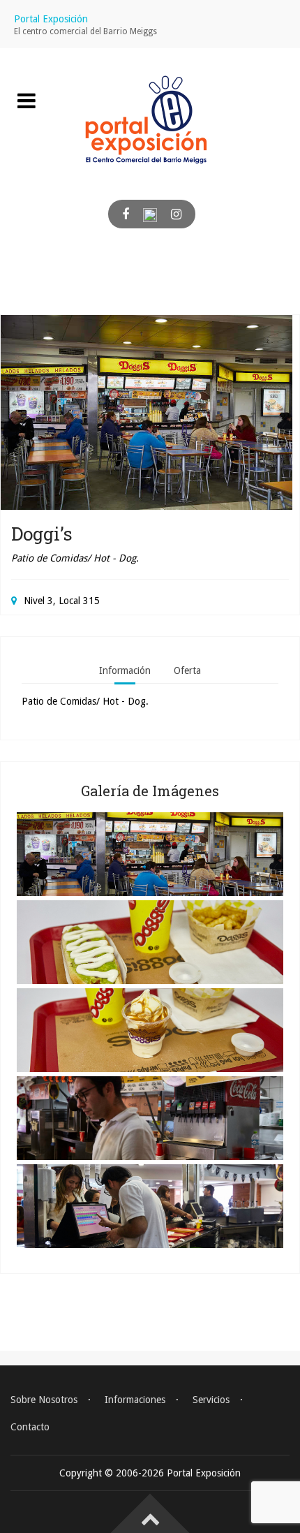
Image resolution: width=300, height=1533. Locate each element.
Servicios (211, 1399)
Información (125, 670)
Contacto (30, 1426)
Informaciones (135, 1399)
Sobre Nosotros (43, 1399)
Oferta (187, 670)
